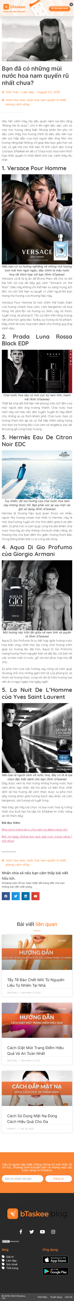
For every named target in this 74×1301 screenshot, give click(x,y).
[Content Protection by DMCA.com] (11, 1242)
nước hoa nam (15, 100)
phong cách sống (17, 104)
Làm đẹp (28, 92)
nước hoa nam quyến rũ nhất (46, 100)
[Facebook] (20, 1231)
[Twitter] (31, 1231)
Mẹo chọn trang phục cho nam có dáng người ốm (35, 829)
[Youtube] (42, 1231)
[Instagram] (53, 1231)
